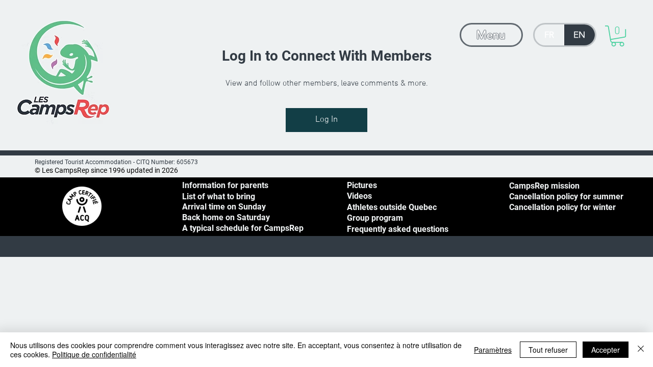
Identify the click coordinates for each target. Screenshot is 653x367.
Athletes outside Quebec (392, 207)
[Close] (641, 349)
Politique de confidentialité (94, 354)
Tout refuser (548, 350)
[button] (617, 35)
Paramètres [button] (493, 350)
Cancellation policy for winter (562, 207)
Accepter (605, 350)
